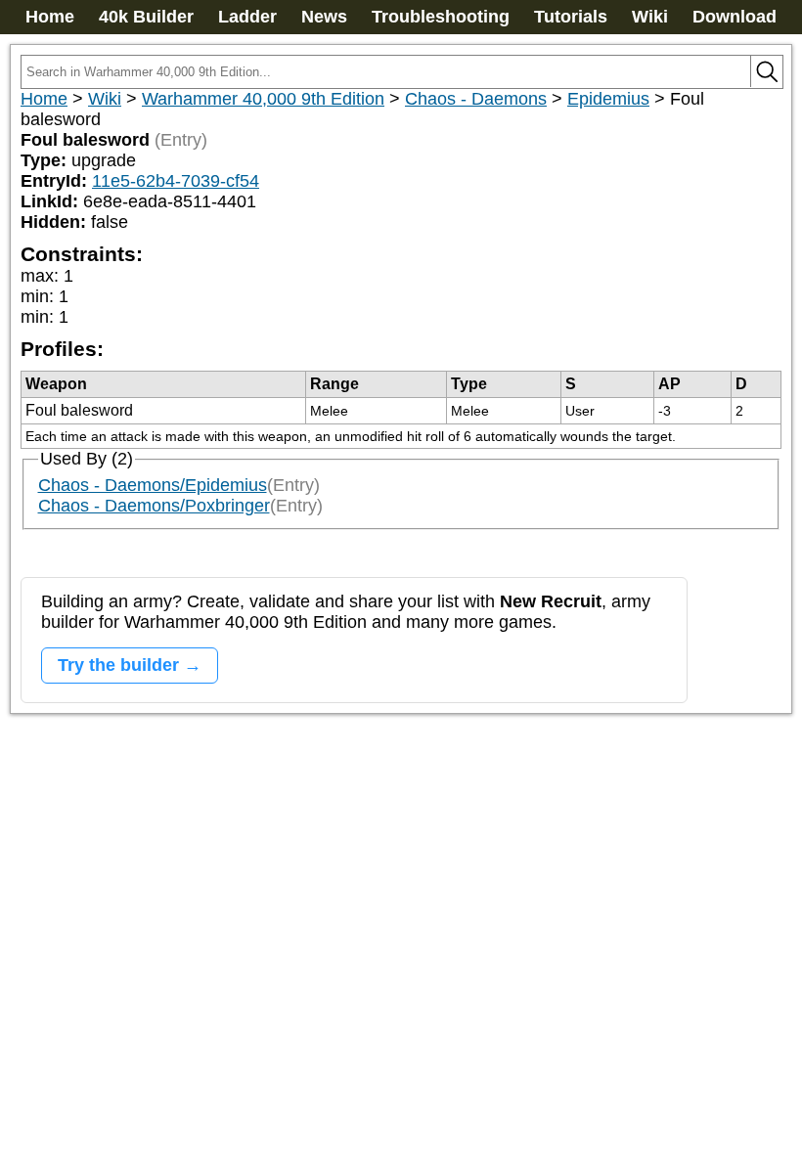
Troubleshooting (441, 16)
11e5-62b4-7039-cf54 (175, 181)
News (324, 16)
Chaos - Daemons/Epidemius (152, 485)
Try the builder (118, 665)
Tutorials (570, 16)
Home (49, 16)
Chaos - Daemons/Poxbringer (154, 505)
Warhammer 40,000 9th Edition (263, 99)
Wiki (650, 16)
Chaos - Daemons (476, 99)
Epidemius (608, 99)
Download (734, 16)
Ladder (247, 16)
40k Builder (146, 16)
